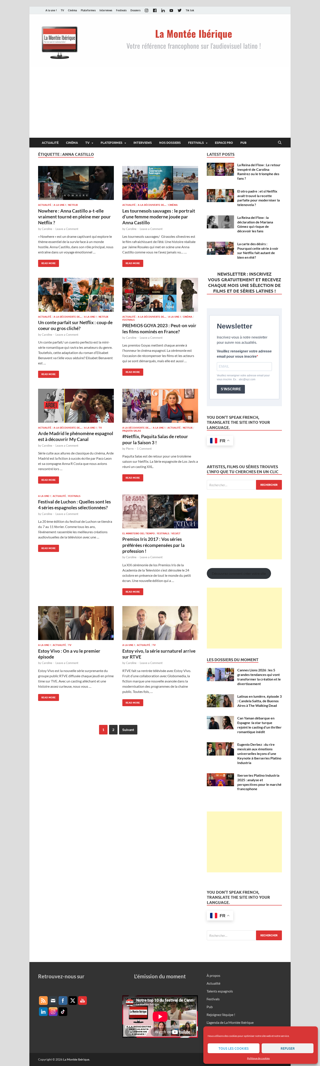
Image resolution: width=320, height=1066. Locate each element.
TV (62, 10)
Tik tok (190, 10)
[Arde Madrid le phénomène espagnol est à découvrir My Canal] (76, 406)
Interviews (105, 10)
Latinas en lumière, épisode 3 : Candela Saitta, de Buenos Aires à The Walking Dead (259, 700)
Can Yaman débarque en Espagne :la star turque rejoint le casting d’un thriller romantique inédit (259, 725)
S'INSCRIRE (231, 389)
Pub (243, 142)
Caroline (47, 229)
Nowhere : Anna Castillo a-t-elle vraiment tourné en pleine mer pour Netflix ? (74, 216)
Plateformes (88, 10)
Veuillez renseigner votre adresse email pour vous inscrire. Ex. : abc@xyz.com (243, 377)
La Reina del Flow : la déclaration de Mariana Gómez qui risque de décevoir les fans (255, 224)
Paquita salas (131, 430)
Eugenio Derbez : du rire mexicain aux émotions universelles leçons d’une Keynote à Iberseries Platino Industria (259, 753)
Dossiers (135, 10)
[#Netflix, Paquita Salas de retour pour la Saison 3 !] (160, 406)
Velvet (175, 533)
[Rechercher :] (244, 485)
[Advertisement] (160, 105)
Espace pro (224, 142)
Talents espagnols (220, 991)
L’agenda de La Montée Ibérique (230, 1022)
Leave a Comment (67, 229)
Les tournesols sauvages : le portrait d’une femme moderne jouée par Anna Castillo (158, 216)
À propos (213, 975)
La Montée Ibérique (76, 1059)
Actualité (50, 142)
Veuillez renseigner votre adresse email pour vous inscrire (244, 353)
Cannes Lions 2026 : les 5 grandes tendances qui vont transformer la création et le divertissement (259, 677)
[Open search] (279, 143)
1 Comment (144, 448)
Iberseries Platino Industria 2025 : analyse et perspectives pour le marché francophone (259, 782)
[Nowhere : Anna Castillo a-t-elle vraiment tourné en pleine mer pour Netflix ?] (76, 183)
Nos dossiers (170, 142)
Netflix (73, 204)
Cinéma (72, 10)
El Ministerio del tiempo (138, 533)
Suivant (128, 729)
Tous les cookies (234, 1048)
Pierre (130, 448)
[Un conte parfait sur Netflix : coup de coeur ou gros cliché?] (76, 295)
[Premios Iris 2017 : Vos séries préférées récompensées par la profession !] (160, 511)
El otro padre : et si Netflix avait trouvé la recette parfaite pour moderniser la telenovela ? (258, 198)
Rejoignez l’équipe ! (221, 1014)
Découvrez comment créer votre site (239, 573)
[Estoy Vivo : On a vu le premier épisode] (76, 623)
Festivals (121, 10)
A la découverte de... (152, 204)
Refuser (288, 1048)
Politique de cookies (258, 1058)
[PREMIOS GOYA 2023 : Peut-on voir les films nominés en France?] (160, 295)
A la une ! (51, 10)
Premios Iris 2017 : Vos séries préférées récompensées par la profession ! (153, 545)
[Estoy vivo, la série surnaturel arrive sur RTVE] (160, 623)
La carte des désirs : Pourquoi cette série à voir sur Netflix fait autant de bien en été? (257, 250)
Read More (47, 262)
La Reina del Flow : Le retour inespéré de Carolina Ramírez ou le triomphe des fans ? (259, 171)
